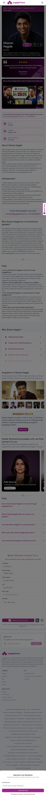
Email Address (6, 782)
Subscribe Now (23, 790)
